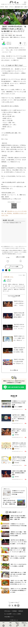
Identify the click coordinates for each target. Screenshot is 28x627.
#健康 (11, 37)
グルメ (6, 6)
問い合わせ (7, 611)
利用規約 (15, 611)
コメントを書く (15, 266)
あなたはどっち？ (19, 6)
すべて (2, 6)
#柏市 (2, 35)
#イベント (23, 37)
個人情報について (9, 616)
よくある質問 (8, 613)
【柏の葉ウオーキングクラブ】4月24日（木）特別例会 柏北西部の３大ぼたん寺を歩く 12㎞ (14, 213)
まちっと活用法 (17, 613)
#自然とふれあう (5, 37)
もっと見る (13, 370)
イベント (11, 6)
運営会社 (21, 611)
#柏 (2, 39)
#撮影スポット (16, 37)
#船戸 (14, 35)
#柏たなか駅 (19, 35)
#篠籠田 (10, 35)
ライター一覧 (21, 275)
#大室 (6, 35)
